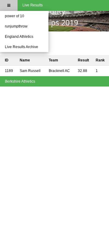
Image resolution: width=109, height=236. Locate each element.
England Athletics (19, 36)
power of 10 (14, 16)
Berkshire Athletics (20, 81)
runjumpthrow (16, 26)
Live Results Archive (21, 47)
